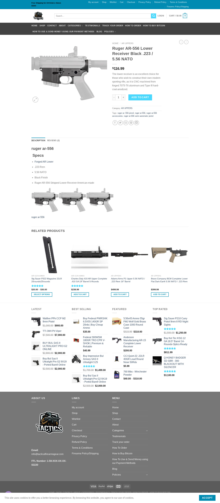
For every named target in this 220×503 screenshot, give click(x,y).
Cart (121, 2)
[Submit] (153, 16)
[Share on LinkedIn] (136, 122)
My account (93, 2)
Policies (109, 31)
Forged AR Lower (44, 161)
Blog (99, 31)
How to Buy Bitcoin (154, 26)
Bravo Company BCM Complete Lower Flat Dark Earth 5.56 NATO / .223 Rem (169, 280)
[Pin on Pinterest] (131, 122)
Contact (52, 26)
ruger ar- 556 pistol (126, 113)
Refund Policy (160, 2)
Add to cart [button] (80, 294)
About (62, 26)
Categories (74, 26)
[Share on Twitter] (120, 122)
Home (34, 26)
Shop (104, 2)
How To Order (133, 26)
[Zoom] (35, 99)
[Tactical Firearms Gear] (40, 16)
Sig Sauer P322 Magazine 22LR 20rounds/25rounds (46, 280)
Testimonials (92, 26)
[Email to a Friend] (125, 122)
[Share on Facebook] (115, 122)
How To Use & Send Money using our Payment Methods (63, 31)
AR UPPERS (127, 43)
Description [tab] (38, 140)
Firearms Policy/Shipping (178, 7)
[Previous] (31, 269)
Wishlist (113, 2)
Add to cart (140, 97)
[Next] (187, 269)
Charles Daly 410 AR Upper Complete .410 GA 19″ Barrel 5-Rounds (89, 280)
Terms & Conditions (178, 2)
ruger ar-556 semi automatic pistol (138, 116)
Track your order (112, 26)
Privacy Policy (144, 2)
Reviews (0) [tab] (53, 140)
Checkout (131, 2)
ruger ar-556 (140, 113)
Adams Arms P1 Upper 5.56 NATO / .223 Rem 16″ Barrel (128, 280)
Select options (42, 294)
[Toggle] (147, 430)
